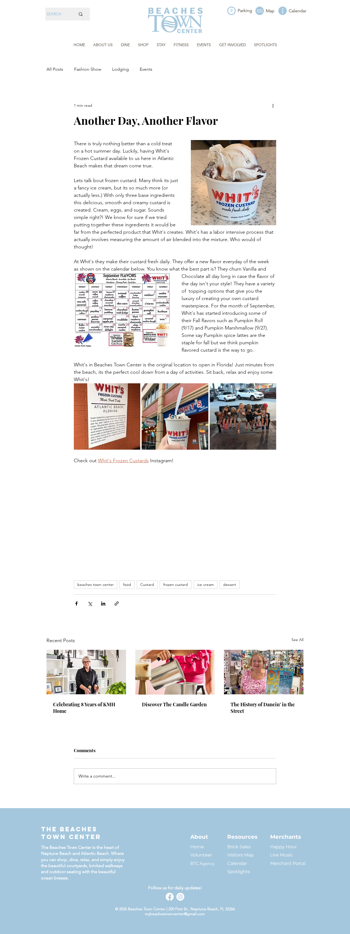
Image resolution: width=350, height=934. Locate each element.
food (127, 584)
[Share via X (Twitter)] (89, 603)
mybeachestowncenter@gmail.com (175, 913)
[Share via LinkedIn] (103, 603)
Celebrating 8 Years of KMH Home (84, 707)
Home (197, 846)
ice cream (205, 584)
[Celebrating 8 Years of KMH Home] (86, 672)
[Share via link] (116, 603)
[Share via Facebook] (76, 603)
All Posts (54, 69)
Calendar (237, 863)
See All (297, 639)
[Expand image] (107, 416)
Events (146, 69)
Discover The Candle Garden (174, 704)
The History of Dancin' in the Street (263, 707)
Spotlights (238, 871)
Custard (147, 584)
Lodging (120, 69)
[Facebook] (170, 897)
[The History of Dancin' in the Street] (264, 672)
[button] (103, 45)
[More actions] (273, 105)
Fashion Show (87, 69)
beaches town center (95, 584)
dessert (229, 584)
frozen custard (175, 584)
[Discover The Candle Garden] (175, 672)
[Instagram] (180, 897)
